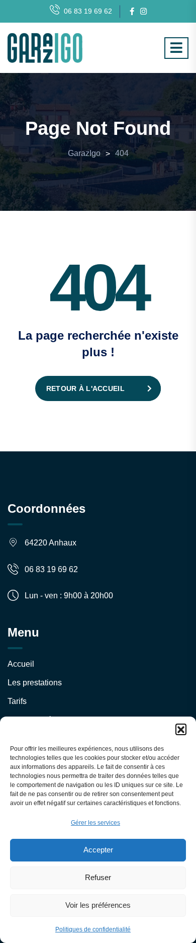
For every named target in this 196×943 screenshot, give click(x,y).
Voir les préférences (98, 905)
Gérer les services (95, 822)
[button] (181, 729)
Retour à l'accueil (85, 388)
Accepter (98, 849)
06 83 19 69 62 (88, 11)
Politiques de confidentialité (93, 929)
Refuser (98, 877)
